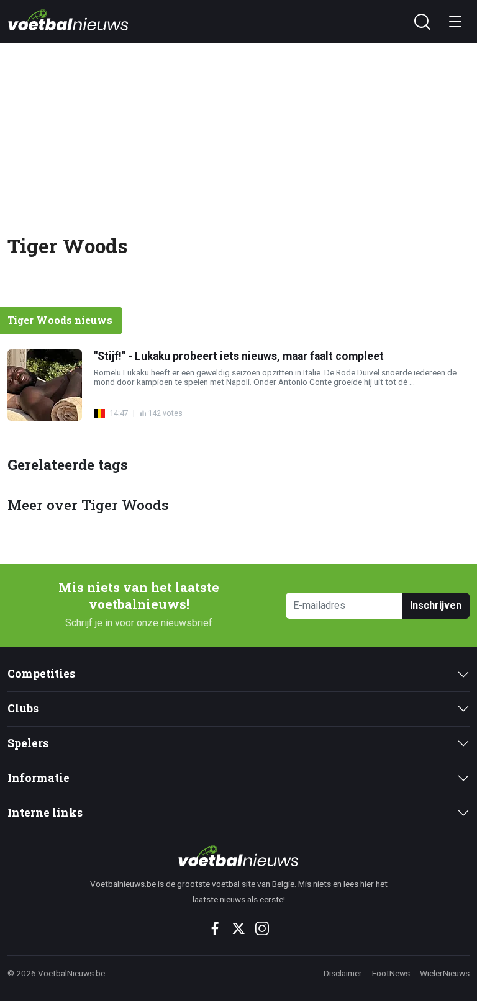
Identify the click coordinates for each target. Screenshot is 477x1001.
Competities (41, 674)
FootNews (391, 973)
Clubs (23, 708)
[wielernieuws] (238, 855)
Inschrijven (435, 605)
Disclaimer (343, 973)
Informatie (38, 778)
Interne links (45, 813)
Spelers (27, 743)
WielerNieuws (445, 973)
